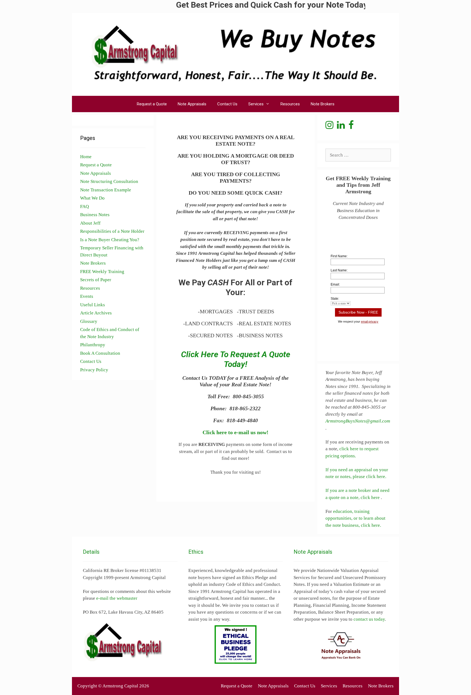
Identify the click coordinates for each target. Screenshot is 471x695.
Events (86, 296)
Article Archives (96, 313)
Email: (335, 284)
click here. (371, 525)
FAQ (84, 206)
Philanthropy (92, 344)
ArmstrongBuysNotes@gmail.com (357, 421)
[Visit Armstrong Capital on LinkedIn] (341, 126)
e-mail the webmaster (116, 598)
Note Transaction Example (105, 189)
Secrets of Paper (95, 279)
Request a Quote (152, 104)
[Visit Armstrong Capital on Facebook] (351, 126)
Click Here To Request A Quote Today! (235, 359)
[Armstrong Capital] (235, 53)
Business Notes (95, 214)
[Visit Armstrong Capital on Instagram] (329, 126)
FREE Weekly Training (102, 271)
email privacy (369, 321)
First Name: (339, 256)
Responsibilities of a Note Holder (112, 231)
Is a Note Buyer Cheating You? (109, 239)
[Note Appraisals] (341, 645)
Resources (290, 104)
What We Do (92, 198)
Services (256, 104)
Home (86, 156)
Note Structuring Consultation (109, 181)
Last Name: (339, 270)
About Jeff (90, 223)
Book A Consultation (100, 353)
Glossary (88, 321)
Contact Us (227, 104)
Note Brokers (322, 104)
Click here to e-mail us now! (235, 432)
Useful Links (92, 304)
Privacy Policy (94, 369)
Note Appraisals (192, 104)
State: (335, 299)
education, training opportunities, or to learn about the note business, (355, 518)
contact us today (369, 619)
